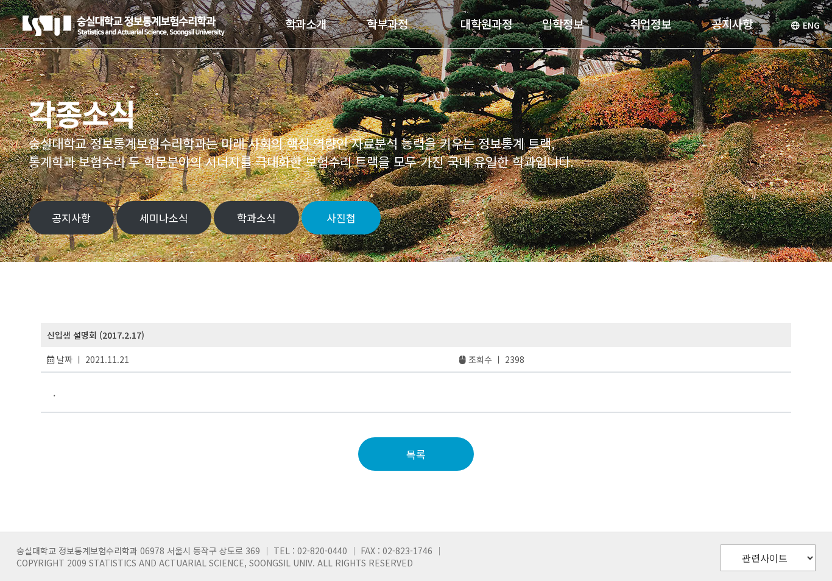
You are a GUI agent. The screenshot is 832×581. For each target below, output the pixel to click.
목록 (416, 454)
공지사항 (71, 217)
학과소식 (256, 217)
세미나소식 (163, 217)
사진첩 (341, 217)
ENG (811, 25)
